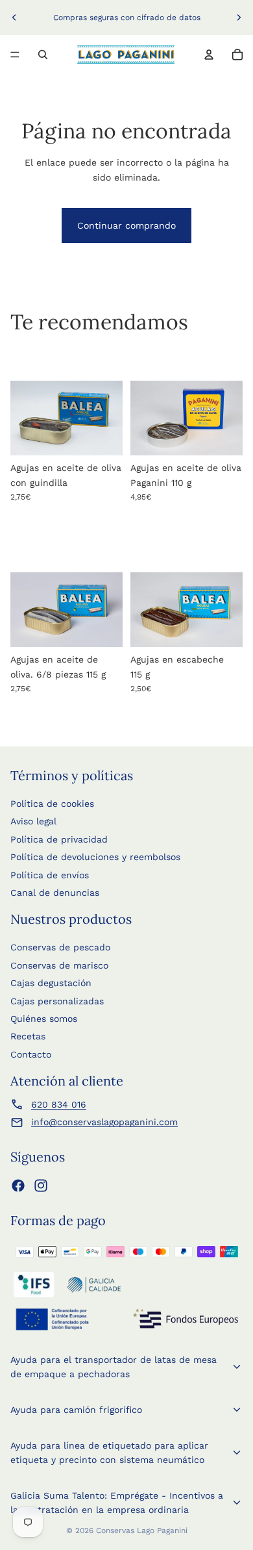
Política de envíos (49, 875)
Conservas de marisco (59, 965)
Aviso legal (33, 821)
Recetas (27, 1036)
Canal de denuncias (54, 892)
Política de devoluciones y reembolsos (95, 857)
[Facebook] (18, 1185)
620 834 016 (58, 1104)
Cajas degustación (50, 983)
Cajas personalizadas (57, 1001)
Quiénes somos (43, 1018)
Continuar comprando (126, 225)
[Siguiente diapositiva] (238, 17)
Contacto (30, 1054)
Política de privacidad (59, 839)
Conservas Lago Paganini (141, 1530)
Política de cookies (52, 803)
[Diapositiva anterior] (14, 17)
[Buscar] (43, 54)
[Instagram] (41, 1185)
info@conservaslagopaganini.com (104, 1122)
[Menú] (15, 55)
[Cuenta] (209, 54)
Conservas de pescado (60, 947)
